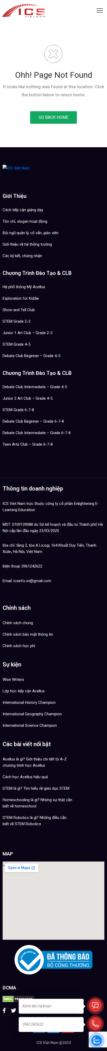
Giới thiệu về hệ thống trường (27, 244)
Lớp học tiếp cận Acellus (24, 691)
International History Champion (29, 702)
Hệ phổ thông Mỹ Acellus (24, 287)
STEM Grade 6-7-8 (18, 410)
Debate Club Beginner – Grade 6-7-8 (33, 421)
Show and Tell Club (19, 310)
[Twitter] (13, 1010)
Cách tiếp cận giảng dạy (23, 210)
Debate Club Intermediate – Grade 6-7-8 (37, 432)
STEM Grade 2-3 (16, 321)
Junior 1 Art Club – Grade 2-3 (27, 332)
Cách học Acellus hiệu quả (25, 777)
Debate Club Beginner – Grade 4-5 (31, 355)
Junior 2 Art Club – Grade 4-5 (27, 398)
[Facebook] (4, 1010)
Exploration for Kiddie (21, 298)
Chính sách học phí (19, 645)
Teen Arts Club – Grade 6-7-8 (28, 444)
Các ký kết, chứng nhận (22, 255)
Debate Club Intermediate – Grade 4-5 (35, 387)
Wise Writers (13, 679)
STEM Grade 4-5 (16, 344)
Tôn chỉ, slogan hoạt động (25, 221)
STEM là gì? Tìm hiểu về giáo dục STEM (36, 788)
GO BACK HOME (53, 117)
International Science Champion (30, 725)
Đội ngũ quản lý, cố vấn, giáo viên (30, 233)
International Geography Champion (32, 714)
